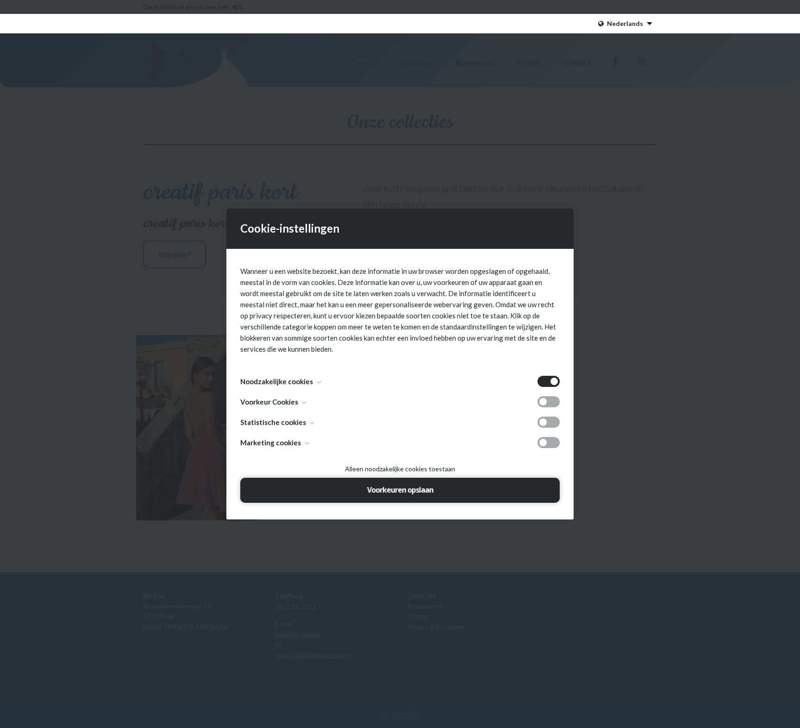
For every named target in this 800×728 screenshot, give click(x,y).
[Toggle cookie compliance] (549, 401)
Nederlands (625, 23)
